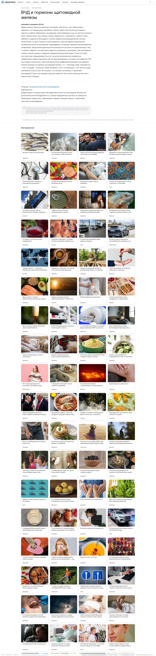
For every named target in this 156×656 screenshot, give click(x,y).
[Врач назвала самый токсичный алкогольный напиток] (34, 319)
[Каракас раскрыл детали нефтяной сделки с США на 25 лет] (63, 290)
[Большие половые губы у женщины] (92, 175)
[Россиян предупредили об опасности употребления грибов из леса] (121, 464)
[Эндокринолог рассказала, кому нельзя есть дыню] (121, 406)
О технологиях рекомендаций (127, 654)
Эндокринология (36, 7)
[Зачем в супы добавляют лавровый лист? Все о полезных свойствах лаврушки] (121, 348)
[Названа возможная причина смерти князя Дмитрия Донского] (121, 435)
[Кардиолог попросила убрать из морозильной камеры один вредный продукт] (92, 204)
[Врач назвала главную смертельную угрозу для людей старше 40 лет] (34, 290)
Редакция (84, 654)
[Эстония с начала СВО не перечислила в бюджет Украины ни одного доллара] (34, 204)
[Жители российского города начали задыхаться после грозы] (63, 608)
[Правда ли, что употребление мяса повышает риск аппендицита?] (34, 579)
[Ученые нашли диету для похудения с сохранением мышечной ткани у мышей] (121, 290)
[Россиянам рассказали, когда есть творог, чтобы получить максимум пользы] (63, 146)
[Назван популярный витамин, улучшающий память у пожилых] (92, 262)
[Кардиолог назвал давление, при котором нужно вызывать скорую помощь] (121, 146)
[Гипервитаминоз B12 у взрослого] (34, 637)
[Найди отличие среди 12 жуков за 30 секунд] (34, 493)
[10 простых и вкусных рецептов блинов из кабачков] (63, 435)
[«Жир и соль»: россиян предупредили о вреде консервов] (63, 204)
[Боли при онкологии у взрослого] (92, 522)
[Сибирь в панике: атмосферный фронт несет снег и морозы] (92, 406)
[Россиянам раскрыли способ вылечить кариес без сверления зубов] (34, 608)
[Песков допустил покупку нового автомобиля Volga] (121, 522)
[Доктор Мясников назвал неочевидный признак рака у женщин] (121, 319)
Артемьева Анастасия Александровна (44, 87)
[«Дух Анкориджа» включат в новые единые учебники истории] (34, 406)
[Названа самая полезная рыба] (34, 146)
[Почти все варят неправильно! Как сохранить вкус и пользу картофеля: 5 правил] (92, 348)
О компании (8, 654)
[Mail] (2, 2)
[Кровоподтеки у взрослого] (121, 377)
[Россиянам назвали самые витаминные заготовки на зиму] (63, 493)
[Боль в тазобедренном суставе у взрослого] (34, 435)
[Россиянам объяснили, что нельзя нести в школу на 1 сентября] (92, 637)
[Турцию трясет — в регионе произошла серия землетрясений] (34, 262)
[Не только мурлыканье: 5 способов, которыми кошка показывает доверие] (34, 377)
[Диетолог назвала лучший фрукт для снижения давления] (121, 493)
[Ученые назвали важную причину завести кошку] (34, 551)
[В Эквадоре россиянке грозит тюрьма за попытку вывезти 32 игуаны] (121, 204)
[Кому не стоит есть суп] (92, 551)
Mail (3, 654)
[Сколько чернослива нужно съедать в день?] (92, 464)
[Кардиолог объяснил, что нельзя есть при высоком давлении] (63, 262)
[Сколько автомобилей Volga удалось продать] (92, 233)
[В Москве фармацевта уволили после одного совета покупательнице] (63, 319)
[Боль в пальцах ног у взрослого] (92, 493)
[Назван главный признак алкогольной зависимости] (63, 348)
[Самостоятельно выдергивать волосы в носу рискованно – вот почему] (63, 551)
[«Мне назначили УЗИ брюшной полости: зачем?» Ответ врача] (92, 608)
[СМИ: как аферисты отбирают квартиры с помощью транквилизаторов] (121, 262)
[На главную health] (10, 2)
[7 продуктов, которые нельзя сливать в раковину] (63, 377)
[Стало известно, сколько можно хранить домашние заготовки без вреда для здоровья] (63, 522)
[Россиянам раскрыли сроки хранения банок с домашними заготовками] (121, 551)
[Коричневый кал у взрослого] (92, 290)
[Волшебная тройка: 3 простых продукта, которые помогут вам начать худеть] (63, 406)
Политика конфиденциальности (144, 654)
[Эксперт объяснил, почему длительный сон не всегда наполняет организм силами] (121, 608)
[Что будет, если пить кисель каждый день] (34, 233)
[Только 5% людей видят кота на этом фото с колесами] (121, 175)
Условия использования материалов (98, 654)
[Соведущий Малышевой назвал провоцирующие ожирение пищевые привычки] (34, 522)
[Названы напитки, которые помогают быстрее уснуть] (63, 637)
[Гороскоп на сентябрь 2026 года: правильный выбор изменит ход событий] (92, 435)
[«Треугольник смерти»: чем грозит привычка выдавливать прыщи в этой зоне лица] (121, 637)
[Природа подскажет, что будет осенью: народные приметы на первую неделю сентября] (63, 233)
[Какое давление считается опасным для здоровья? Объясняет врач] (34, 175)
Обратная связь (113, 654)
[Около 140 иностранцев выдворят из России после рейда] (92, 146)
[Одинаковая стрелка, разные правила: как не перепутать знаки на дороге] (92, 579)
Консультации (25, 7)
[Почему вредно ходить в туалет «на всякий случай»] (63, 464)
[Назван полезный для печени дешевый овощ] (63, 175)
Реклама (15, 654)
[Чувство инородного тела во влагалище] (34, 348)
